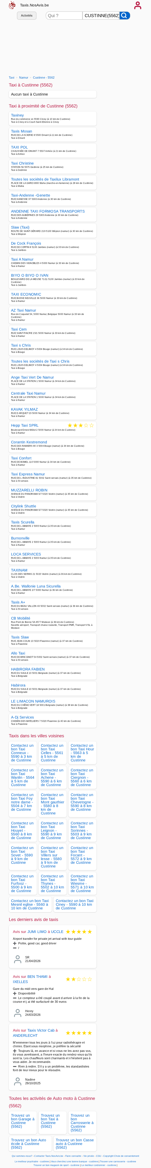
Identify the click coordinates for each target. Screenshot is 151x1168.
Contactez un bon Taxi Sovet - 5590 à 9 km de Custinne (22, 855)
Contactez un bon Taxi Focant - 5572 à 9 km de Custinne (82, 855)
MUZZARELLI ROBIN (29, 490)
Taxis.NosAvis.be (34, 5)
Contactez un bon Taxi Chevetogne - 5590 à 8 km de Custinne (82, 802)
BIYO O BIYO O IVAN (29, 275)
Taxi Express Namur (28, 474)
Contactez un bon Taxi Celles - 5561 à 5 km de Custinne (52, 752)
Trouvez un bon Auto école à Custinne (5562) (28, 1143)
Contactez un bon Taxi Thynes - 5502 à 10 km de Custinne (52, 883)
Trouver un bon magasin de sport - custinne (56, 1165)
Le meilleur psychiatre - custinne (32, 1161)
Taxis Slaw (20, 637)
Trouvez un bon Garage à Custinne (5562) (22, 1120)
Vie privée (88, 1156)
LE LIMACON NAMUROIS (33, 701)
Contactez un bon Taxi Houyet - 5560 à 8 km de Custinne (22, 830)
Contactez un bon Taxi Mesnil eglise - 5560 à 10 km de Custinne (30, 904)
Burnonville (20, 538)
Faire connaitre (73, 1156)
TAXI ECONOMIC (26, 294)
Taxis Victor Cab (41, 1030)
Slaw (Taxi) (20, 227)
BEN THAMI (37, 977)
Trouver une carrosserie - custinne (118, 1161)
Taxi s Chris (21, 345)
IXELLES (20, 982)
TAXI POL (19, 147)
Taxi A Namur (22, 259)
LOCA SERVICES (26, 554)
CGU (98, 1156)
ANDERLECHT (25, 1035)
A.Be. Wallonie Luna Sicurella (36, 586)
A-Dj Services (22, 717)
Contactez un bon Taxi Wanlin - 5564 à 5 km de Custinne (22, 777)
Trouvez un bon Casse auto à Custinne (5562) (75, 1143)
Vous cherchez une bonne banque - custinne (74, 1161)
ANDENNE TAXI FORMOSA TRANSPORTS (48, 211)
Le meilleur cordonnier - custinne (98, 1165)
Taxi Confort (21, 458)
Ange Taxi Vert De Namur (32, 377)
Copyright (108, 1156)
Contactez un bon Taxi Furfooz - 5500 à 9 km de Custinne (22, 883)
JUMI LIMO (37, 932)
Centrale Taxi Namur (28, 393)
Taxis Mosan (21, 131)
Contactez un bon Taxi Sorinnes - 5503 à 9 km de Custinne (82, 830)
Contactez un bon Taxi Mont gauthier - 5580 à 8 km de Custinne (52, 804)
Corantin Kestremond (29, 442)
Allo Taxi (18, 653)
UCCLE (57, 932)
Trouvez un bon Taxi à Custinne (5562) (50, 1120)
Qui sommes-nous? (22, 1156)
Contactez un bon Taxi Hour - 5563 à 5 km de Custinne (82, 752)
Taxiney (17, 115)
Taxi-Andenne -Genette (30, 195)
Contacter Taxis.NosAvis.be (48, 1156)
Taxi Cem (19, 329)
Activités (27, 15)
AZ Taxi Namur (23, 310)
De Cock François (26, 243)
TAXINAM (19, 570)
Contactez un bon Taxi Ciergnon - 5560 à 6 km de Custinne (82, 777)
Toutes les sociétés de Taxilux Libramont (45, 179)
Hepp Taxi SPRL (24, 425)
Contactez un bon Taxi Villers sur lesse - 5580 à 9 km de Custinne (52, 857)
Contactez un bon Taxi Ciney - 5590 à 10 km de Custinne (75, 904)
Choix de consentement (126, 1156)
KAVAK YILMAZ (24, 409)
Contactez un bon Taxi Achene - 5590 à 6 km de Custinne (52, 777)
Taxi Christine (22, 163)
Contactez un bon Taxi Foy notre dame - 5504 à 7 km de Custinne (22, 802)
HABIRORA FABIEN (28, 669)
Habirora (18, 685)
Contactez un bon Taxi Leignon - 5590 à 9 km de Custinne (52, 830)
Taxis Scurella (22, 522)
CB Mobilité (20, 618)
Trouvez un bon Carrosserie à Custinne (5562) (82, 1122)
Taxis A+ (18, 602)
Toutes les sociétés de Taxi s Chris (40, 361)
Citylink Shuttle (23, 506)
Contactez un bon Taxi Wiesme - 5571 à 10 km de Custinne (82, 883)
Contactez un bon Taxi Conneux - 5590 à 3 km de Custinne (22, 752)
